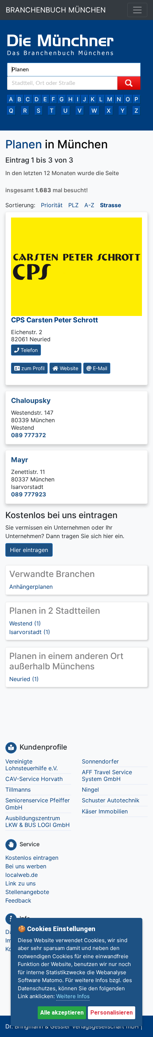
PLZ (73, 205)
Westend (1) (25, 623)
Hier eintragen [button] (29, 549)
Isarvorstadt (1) (29, 631)
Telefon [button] (28, 350)
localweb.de (21, 874)
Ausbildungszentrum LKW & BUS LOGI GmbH (37, 821)
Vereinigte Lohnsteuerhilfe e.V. (31, 765)
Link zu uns (20, 883)
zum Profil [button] (32, 368)
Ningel (90, 789)
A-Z (89, 205)
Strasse (110, 205)
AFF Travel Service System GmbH (107, 775)
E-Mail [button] (99, 368)
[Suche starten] (129, 83)
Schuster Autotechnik (110, 800)
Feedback (18, 900)
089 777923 (28, 494)
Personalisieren (111, 1012)
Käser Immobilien (105, 811)
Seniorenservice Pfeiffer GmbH (37, 804)
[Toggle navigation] (137, 10)
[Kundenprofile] (11, 748)
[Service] (11, 844)
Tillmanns (18, 789)
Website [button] (68, 368)
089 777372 (28, 435)
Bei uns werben (25, 866)
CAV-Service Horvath (34, 778)
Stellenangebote (27, 891)
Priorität (52, 205)
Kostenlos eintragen (31, 857)
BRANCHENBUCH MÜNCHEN (56, 10)
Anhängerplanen (31, 586)
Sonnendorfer (100, 761)
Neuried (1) (24, 679)
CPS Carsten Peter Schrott (54, 320)
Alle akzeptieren (62, 1012)
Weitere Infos (73, 996)
